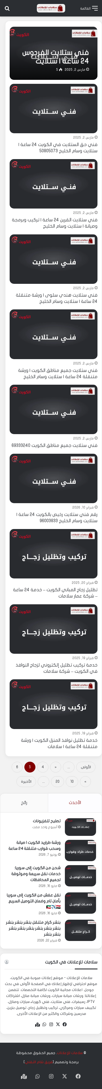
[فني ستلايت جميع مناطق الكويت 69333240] (53, 409)
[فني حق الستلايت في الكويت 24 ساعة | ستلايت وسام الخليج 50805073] (53, 108)
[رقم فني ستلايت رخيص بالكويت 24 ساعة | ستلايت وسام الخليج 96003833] (53, 478)
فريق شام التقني (39, 1062)
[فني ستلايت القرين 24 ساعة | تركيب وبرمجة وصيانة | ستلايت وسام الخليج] (53, 184)
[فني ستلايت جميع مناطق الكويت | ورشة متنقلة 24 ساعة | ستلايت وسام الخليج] (53, 334)
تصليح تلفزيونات (47, 821)
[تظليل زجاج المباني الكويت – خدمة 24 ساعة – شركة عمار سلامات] (53, 553)
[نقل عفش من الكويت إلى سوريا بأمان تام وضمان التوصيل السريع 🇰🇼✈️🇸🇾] (80, 903)
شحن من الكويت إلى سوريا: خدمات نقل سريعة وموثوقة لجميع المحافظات (36, 874)
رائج (24, 802)
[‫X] (57, 1024)
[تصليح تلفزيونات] (80, 827)
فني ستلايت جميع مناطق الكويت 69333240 (54, 445)
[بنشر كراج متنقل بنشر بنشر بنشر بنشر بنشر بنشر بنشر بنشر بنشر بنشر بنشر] (80, 930)
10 (72, 782)
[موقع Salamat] (51, 8)
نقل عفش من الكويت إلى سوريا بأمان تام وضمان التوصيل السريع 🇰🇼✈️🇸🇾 (34, 901)
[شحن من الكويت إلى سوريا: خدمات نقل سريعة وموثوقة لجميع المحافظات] (80, 875)
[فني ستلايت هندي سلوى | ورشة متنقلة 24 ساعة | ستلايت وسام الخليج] (53, 259)
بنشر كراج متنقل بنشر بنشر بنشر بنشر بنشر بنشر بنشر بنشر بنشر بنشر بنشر (33, 928)
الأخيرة (26, 782)
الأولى (86, 767)
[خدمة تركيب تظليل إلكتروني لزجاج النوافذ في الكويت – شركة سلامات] (53, 629)
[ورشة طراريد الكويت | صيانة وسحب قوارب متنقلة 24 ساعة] (80, 850)
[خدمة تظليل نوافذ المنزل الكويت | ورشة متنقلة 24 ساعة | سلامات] (53, 704)
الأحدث (75, 802)
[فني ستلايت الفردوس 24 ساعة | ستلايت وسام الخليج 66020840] (53, 53)
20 (58, 782)
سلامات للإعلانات (70, 1053)
